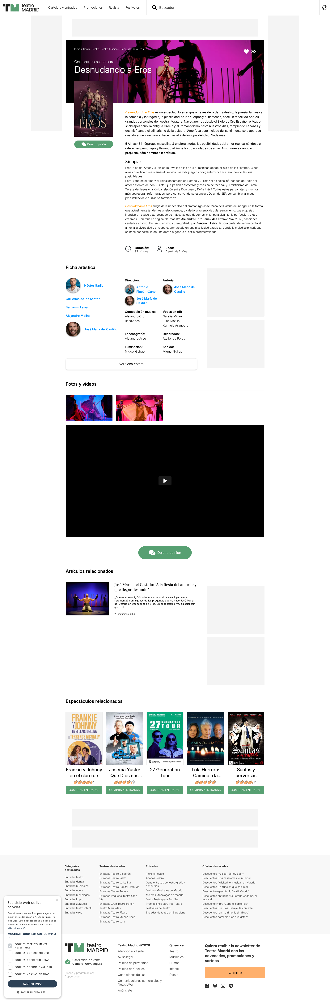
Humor (174, 963)
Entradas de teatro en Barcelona (165, 912)
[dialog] (32, 947)
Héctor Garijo (94, 285)
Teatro (95, 48)
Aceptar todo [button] (32, 983)
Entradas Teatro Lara (112, 921)
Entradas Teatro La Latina (115, 882)
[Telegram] (231, 986)
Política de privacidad (133, 963)
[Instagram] (223, 986)
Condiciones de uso (132, 975)
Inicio (77, 48)
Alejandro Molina (78, 316)
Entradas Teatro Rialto (112, 878)
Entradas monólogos (77, 894)
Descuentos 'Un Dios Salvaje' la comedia (227, 908)
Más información (17, 928)
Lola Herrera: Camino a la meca (205, 775)
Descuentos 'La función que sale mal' (225, 886)
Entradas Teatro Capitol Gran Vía (119, 886)
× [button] (56, 899)
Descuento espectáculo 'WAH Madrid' (225, 891)
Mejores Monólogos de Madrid (164, 894)
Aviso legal (125, 957)
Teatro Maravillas (110, 908)
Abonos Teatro (155, 878)
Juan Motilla (171, 321)
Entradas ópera (74, 890)
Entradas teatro (74, 877)
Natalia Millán (172, 316)
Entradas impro (74, 899)
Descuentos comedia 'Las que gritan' (225, 916)
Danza (87, 48)
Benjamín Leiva (77, 307)
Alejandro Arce (135, 338)
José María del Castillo (100, 329)
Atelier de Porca (174, 338)
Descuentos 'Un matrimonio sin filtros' (225, 912)
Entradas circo (73, 912)
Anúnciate (125, 990)
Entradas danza (74, 881)
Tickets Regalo (155, 873)
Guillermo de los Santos (83, 299)
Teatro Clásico (109, 48)
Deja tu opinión (96, 144)
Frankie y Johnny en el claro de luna (84, 775)
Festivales (133, 7)
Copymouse (72, 976)
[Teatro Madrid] (21, 7)
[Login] (324, 7)
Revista (114, 7)
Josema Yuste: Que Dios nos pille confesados (124, 775)
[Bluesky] (215, 985)
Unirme (235, 972)
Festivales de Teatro (158, 908)
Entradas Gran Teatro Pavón (116, 903)
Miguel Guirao (135, 351)
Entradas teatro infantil (78, 908)
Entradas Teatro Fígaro (113, 912)
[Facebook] (207, 986)
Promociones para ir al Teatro (164, 903)
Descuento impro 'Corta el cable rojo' (225, 903)
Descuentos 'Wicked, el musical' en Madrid (228, 882)
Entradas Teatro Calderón (115, 873)
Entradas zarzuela (76, 903)
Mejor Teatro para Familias (162, 899)
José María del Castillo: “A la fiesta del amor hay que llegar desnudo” (155, 587)
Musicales (176, 957)
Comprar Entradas (84, 790)
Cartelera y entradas (62, 7)
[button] (32, 935)
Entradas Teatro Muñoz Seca (117, 916)
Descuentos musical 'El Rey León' (223, 873)
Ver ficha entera (131, 364)
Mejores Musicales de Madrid (164, 890)
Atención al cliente (131, 951)
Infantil (174, 969)
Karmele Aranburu (175, 325)
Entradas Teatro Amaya (113, 891)
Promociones (93, 7)
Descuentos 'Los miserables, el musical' (226, 878)
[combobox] (236, 7)
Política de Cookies (131, 969)
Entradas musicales (76, 885)
